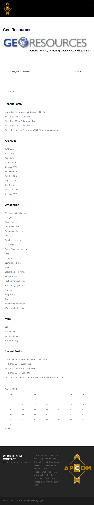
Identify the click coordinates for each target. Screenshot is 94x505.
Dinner (8, 235)
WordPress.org (11, 340)
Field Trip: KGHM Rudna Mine (18, 125)
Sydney (42, 500)
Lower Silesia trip (13, 263)
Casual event (11, 222)
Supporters (10, 294)
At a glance (10, 217)
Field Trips (9, 244)
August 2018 (10, 180)
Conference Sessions (14, 231)
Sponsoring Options (14, 285)
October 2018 (11, 176)
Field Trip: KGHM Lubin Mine (18, 116)
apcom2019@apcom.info (18, 462)
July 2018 (9, 185)
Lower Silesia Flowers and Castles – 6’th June (26, 112)
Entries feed (10, 331)
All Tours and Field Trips (16, 213)
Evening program (13, 240)
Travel (7, 299)
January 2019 (11, 167)
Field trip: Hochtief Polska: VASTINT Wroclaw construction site (34, 130)
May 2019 (9, 153)
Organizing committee (15, 272)
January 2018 (11, 194)
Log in (8, 327)
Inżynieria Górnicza (21, 71)
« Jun (7, 428)
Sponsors (9, 290)
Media (7, 267)
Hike (7, 253)
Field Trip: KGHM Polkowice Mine (20, 121)
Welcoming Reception (15, 303)
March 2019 (10, 162)
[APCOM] (7, 8)
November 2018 (12, 171)
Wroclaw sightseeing (14, 308)
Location (9, 258)
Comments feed (12, 336)
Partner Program (12, 276)
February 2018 (11, 189)
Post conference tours (15, 281)
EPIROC (78, 71)
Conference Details (14, 226)
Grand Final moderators (16, 249)
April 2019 (9, 158)
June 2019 (9, 149)
